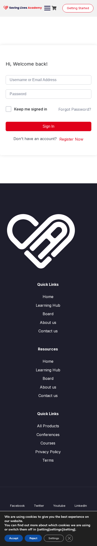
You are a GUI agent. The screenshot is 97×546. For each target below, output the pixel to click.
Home (48, 296)
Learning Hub (48, 305)
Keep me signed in (30, 109)
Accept (13, 538)
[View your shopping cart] (55, 8)
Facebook (17, 505)
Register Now (71, 139)
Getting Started (78, 8)
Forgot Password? (74, 109)
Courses (47, 443)
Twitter (39, 505)
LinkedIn (81, 505)
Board (48, 313)
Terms (48, 460)
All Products (48, 426)
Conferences (48, 434)
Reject (33, 538)
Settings (53, 538)
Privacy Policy (48, 451)
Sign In (48, 126)
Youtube (59, 505)
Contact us (48, 331)
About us (48, 322)
